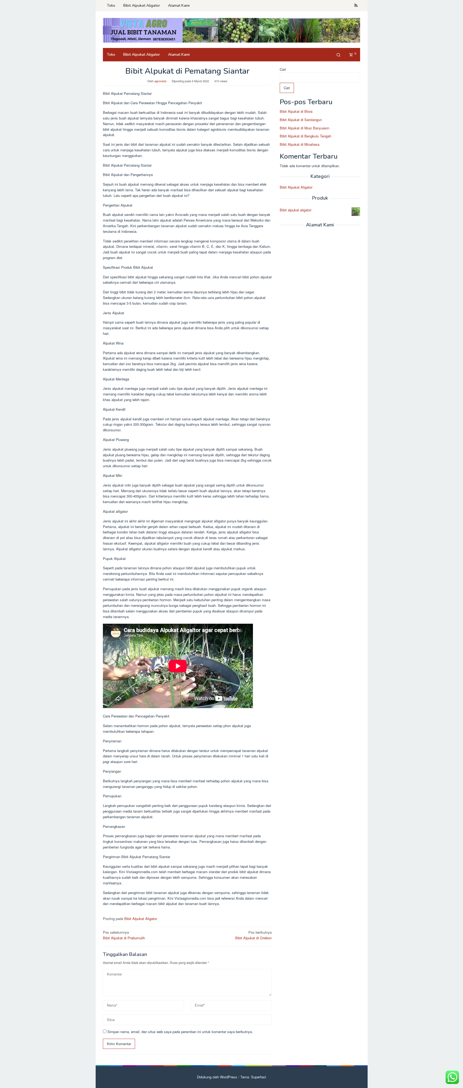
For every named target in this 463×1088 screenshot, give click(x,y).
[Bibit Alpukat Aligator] (231, 29)
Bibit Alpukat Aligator (140, 918)
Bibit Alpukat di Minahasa (299, 144)
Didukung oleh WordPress (217, 1076)
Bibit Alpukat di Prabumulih (124, 935)
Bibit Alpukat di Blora (296, 111)
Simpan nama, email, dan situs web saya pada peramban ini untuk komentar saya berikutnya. (180, 1031)
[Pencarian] (338, 54)
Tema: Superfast (253, 1076)
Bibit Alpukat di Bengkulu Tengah (305, 136)
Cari (283, 69)
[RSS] (356, 5)
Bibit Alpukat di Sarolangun (301, 119)
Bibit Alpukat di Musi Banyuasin (304, 127)
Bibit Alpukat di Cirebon (253, 935)
